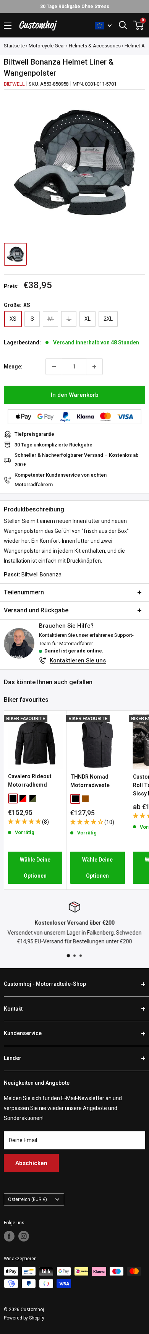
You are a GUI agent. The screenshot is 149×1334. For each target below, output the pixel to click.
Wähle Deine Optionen (35, 868)
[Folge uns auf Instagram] (23, 1236)
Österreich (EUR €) (27, 1199)
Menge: (13, 367)
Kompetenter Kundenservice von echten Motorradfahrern (61, 479)
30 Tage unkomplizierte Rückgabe (53, 445)
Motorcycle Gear (47, 46)
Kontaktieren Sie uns (78, 660)
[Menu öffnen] (7, 26)
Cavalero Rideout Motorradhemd (30, 780)
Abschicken (31, 1163)
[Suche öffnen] (123, 25)
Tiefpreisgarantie (34, 434)
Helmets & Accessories (95, 46)
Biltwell (14, 84)
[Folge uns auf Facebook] (9, 1236)
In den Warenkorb (75, 394)
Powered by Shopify (24, 1318)
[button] (25, 821)
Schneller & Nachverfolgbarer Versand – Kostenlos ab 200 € (77, 459)
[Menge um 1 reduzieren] (54, 367)
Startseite (14, 46)
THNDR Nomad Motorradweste (90, 781)
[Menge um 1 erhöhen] (94, 367)
